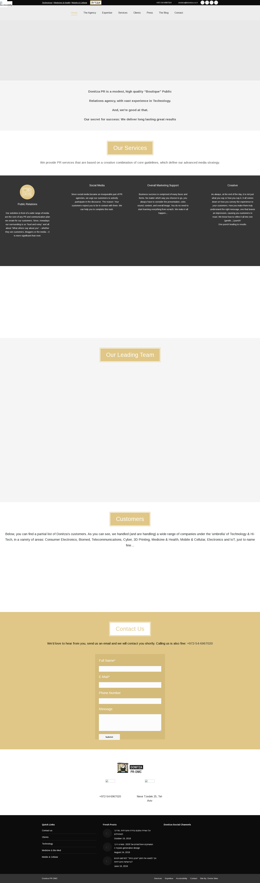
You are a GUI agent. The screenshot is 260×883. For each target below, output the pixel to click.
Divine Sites (212, 878)
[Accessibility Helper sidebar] (3, 3)
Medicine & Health (62, 3)
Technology (47, 3)
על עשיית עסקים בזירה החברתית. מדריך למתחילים (132, 832)
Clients (45, 837)
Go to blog (130, 327)
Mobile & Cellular (79, 3)
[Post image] (107, 833)
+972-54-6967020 (200, 643)
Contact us (47, 830)
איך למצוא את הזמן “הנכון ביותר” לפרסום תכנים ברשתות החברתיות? (135, 860)
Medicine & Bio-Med (51, 850)
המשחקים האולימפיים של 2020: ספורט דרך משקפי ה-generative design (133, 846)
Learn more (27, 252)
